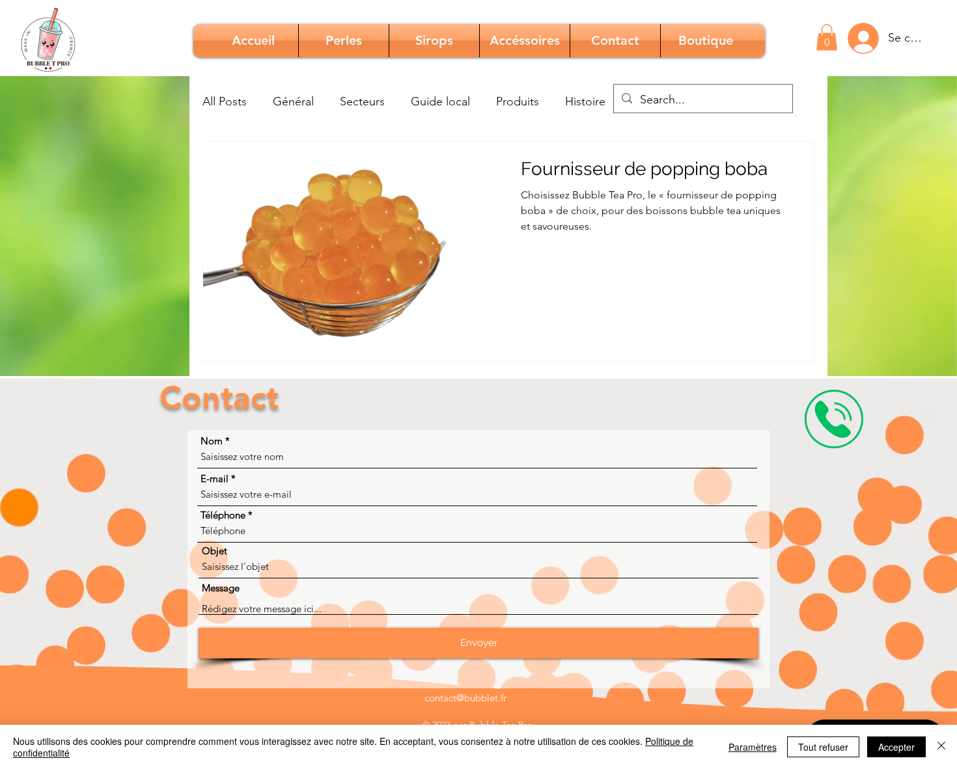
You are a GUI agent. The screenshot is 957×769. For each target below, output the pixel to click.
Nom (212, 441)
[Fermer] (941, 747)
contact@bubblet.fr (465, 698)
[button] (827, 37)
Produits (517, 101)
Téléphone (223, 515)
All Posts (224, 101)
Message (221, 588)
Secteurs (362, 101)
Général (293, 101)
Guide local (440, 101)
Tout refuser (823, 746)
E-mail (215, 478)
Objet (214, 551)
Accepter (896, 746)
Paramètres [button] (752, 746)
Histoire (585, 101)
